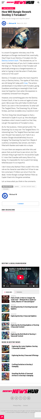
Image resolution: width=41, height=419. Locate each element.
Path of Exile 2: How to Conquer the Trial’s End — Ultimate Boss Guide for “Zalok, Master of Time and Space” (23, 300)
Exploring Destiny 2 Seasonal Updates (24, 316)
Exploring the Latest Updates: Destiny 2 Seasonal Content (24, 347)
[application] (20, 277)
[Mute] (34, 286)
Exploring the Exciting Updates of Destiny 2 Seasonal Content (25, 326)
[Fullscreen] (37, 286)
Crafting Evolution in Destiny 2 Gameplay (22, 365)
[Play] (4, 286)
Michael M (12, 23)
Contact (25, 405)
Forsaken (5, 189)
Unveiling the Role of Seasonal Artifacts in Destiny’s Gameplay (22, 374)
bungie (17, 186)
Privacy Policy (17, 405)
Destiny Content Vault (10, 60)
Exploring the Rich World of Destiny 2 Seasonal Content (23, 335)
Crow (25, 83)
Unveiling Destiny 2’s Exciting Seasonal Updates (24, 308)
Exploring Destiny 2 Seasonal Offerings (25, 355)
